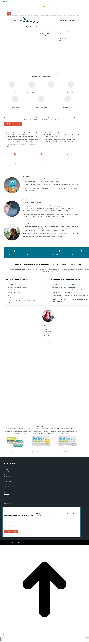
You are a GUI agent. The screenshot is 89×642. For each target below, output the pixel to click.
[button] (44, 7)
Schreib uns (63, 21)
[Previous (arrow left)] (0, 639)
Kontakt (5, 490)
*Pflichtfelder (7, 534)
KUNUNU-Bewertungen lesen (15, 451)
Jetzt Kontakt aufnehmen (73, 22)
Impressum (6, 492)
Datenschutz (6, 494)
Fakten (5, 495)
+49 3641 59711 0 (74, 21)
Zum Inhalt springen (5, 1)
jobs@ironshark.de (71, 284)
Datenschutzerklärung (75, 399)
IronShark (39, 57)
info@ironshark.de (7, 486)
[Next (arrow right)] (2, 639)
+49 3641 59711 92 (48, 333)
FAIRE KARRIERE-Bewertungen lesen (41, 451)
